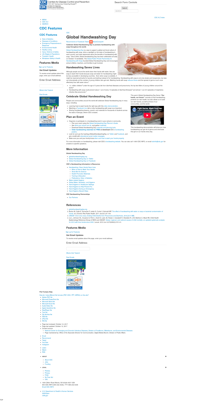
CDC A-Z (45, 22)
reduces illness (133, 80)
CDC (68, 33)
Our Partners (73, 197)
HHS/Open (45, 393)
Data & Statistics (47, 39)
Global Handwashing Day (74, 50)
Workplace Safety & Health (51, 58)
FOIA (46, 375)
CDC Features (50, 28)
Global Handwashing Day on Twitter (81, 159)
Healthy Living (47, 50)
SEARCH (45, 24)
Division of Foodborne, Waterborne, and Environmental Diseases (111, 330)
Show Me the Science (79, 171)
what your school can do (83, 125)
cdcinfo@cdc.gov (157, 141)
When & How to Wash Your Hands (83, 169)
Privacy (47, 373)
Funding (47, 364)
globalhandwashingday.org (78, 156)
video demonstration (111, 106)
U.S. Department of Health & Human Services (57, 391)
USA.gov (45, 395)
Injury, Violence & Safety (50, 52)
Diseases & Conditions (49, 41)
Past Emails (43, 94)
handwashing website (113, 141)
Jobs (46, 362)
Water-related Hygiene (76, 180)
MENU (44, 19)
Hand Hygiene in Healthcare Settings (81, 184)
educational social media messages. (92, 136)
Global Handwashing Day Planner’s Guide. (103, 123)
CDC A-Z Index (159, 17)
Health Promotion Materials (81, 174)
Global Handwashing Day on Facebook (82, 161)
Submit (50, 90)
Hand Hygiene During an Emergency (81, 189)
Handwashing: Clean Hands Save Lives (82, 167)
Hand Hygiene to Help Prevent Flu (80, 187)
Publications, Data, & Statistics (82, 178)
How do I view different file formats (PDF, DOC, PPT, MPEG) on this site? (64, 295)
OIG (46, 379)
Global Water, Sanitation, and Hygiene (82, 182)
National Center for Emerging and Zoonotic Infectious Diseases (66, 330)
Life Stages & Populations (51, 54)
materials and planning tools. (106, 127)
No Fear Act (49, 377)
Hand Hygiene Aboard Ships (78, 191)
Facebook (120, 134)
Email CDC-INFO (48, 387)
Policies (47, 371)
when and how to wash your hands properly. (109, 138)
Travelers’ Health (48, 56)
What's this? (43, 90)
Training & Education (79, 176)
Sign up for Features (46, 67)
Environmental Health (49, 47)
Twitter (111, 134)
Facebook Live (82, 108)
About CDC (48, 360)
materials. (103, 125)
